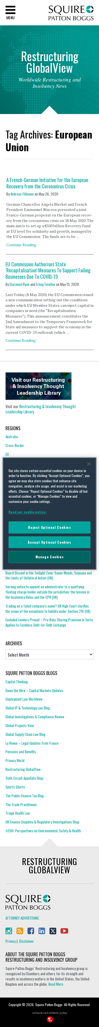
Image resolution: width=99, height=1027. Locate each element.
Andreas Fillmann (22, 194)
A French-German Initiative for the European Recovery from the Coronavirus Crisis (47, 183)
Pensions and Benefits (21, 751)
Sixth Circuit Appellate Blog (24, 778)
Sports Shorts (15, 787)
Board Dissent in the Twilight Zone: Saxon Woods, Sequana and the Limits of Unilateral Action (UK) (49, 575)
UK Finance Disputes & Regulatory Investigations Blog (42, 822)
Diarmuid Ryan (19, 284)
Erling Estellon (45, 284)
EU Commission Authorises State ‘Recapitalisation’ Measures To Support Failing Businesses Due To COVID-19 (48, 270)
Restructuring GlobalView (23, 769)
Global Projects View (20, 725)
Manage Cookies (49, 557)
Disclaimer (26, 941)
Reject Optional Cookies (49, 527)
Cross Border (15, 445)
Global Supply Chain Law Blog (25, 734)
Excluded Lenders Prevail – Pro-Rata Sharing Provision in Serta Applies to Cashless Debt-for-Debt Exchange (49, 622)
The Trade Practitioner (21, 804)
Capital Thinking (17, 681)
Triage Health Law (18, 813)
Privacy (11, 941)
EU (7, 454)
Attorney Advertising (22, 918)
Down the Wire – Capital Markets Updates (34, 690)
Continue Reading (21, 244)
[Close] (89, 464)
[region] (49, 513)
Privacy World (15, 760)
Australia (12, 436)
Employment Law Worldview (24, 699)
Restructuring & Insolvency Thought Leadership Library (41, 408)
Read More (55, 984)
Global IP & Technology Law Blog (28, 708)
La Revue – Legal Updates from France (32, 743)
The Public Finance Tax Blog (25, 795)
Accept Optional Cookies (49, 542)
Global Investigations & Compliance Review (35, 716)
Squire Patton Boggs (71, 13)
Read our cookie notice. (28, 511)
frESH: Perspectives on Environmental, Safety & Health (43, 830)
